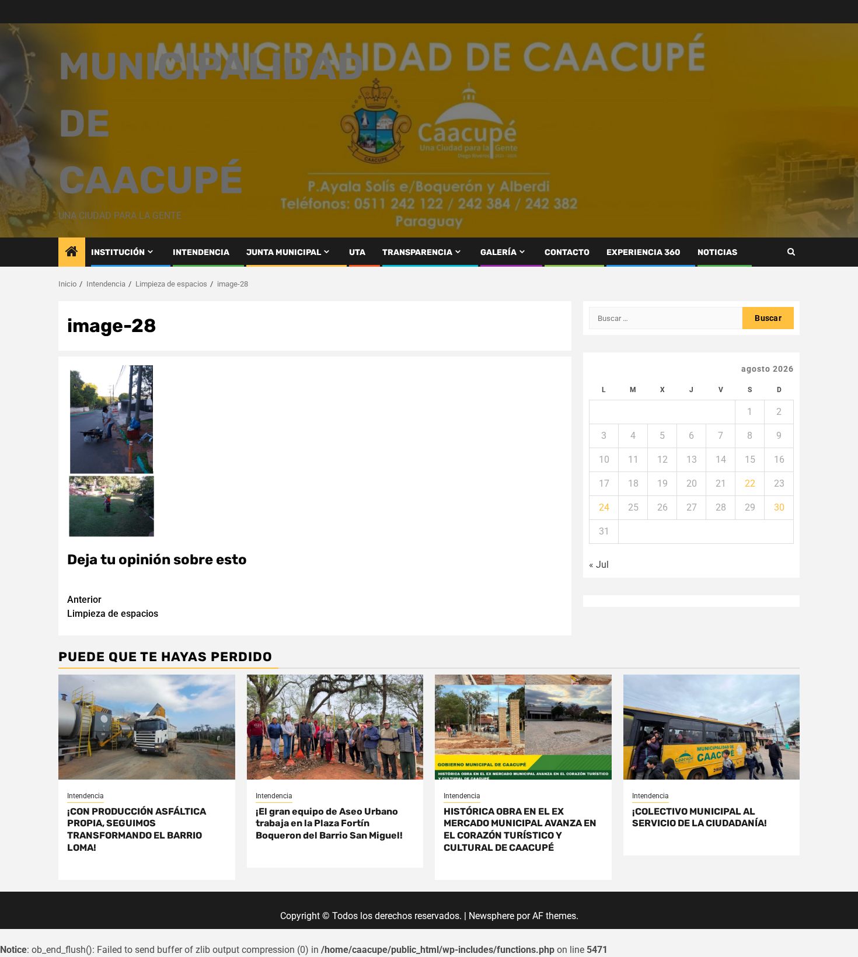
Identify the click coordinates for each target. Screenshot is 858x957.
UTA (357, 252)
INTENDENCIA (201, 252)
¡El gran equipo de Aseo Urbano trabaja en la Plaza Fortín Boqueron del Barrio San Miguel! (329, 823)
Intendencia (85, 796)
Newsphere (491, 915)
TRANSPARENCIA (417, 252)
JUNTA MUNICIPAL (283, 252)
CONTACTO (567, 252)
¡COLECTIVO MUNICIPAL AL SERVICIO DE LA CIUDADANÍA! (699, 817)
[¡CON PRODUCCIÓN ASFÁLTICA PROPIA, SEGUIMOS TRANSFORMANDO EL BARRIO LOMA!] (146, 727)
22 (750, 483)
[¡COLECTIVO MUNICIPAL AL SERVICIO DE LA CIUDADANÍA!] (711, 727)
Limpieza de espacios (112, 606)
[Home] (71, 253)
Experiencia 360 (643, 252)
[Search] (791, 251)
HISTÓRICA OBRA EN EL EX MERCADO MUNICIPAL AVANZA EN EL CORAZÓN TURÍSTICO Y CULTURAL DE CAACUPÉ (520, 829)
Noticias (717, 252)
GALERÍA (498, 252)
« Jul (599, 564)
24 (604, 507)
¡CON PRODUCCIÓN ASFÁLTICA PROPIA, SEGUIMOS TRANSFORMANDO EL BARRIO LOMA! (136, 829)
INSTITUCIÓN (118, 252)
